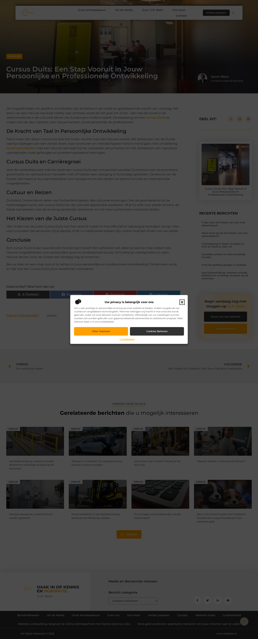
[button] (182, 302)
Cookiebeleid (127, 339)
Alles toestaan (101, 331)
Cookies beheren (157, 331)
